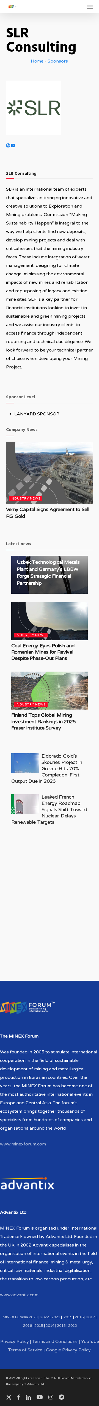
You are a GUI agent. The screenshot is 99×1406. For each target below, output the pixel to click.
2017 (90, 1317)
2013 (61, 1326)
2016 (27, 1326)
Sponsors (58, 61)
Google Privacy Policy (68, 1350)
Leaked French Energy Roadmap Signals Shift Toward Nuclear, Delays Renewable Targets (49, 809)
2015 (38, 1326)
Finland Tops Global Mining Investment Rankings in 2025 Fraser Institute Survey (43, 721)
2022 (44, 1317)
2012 (72, 1326)
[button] (90, 6)
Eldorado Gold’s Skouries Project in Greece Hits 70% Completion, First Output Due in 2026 (46, 768)
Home (37, 61)
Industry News (25, 498)
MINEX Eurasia (15, 1317)
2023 (33, 1317)
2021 (55, 1317)
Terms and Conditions (55, 1341)
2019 (68, 1317)
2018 (79, 1317)
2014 (50, 1326)
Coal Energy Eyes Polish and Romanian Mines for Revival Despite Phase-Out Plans (43, 652)
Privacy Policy (14, 1341)
